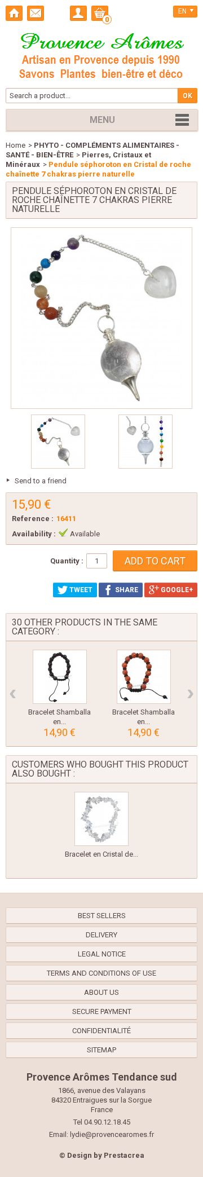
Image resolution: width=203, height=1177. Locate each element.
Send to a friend (41, 481)
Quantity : (66, 561)
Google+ (176, 590)
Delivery (101, 935)
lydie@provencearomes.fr (112, 1134)
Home (15, 145)
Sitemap (101, 1050)
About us (101, 992)
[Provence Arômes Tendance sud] (101, 54)
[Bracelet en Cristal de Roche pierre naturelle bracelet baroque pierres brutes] (101, 819)
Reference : (33, 518)
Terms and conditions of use (101, 973)
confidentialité (101, 1030)
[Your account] (78, 13)
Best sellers (102, 915)
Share (125, 590)
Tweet (80, 590)
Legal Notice (102, 954)
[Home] (14, 13)
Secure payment (101, 1011)
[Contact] (35, 13)
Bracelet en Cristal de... (101, 854)
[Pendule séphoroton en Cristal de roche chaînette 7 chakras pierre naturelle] (58, 442)
